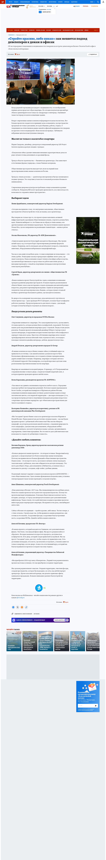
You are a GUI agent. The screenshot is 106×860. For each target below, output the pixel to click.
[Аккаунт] (103, 2)
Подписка (94, 6)
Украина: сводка (40, 30)
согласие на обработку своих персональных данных (86, 709)
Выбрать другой (46, 11)
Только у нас (24, 30)
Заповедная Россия (68, 30)
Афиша (86, 30)
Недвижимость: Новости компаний (23, 613)
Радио (78, 6)
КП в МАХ (48, 30)
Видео (16, 2)
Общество (43, 2)
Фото (10, 2)
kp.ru (18, 54)
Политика (35, 2)
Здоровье (74, 2)
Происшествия (79, 30)
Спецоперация (25, 2)
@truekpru (21, 597)
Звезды (66, 2)
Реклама (85, 6)
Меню (2, 2)
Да (40, 11)
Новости (16, 30)
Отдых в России (56, 30)
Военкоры (32, 30)
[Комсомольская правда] (15, 6)
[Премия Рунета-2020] (30, 6)
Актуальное (36, 613)
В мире (60, 2)
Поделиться (93, 54)
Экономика (52, 2)
